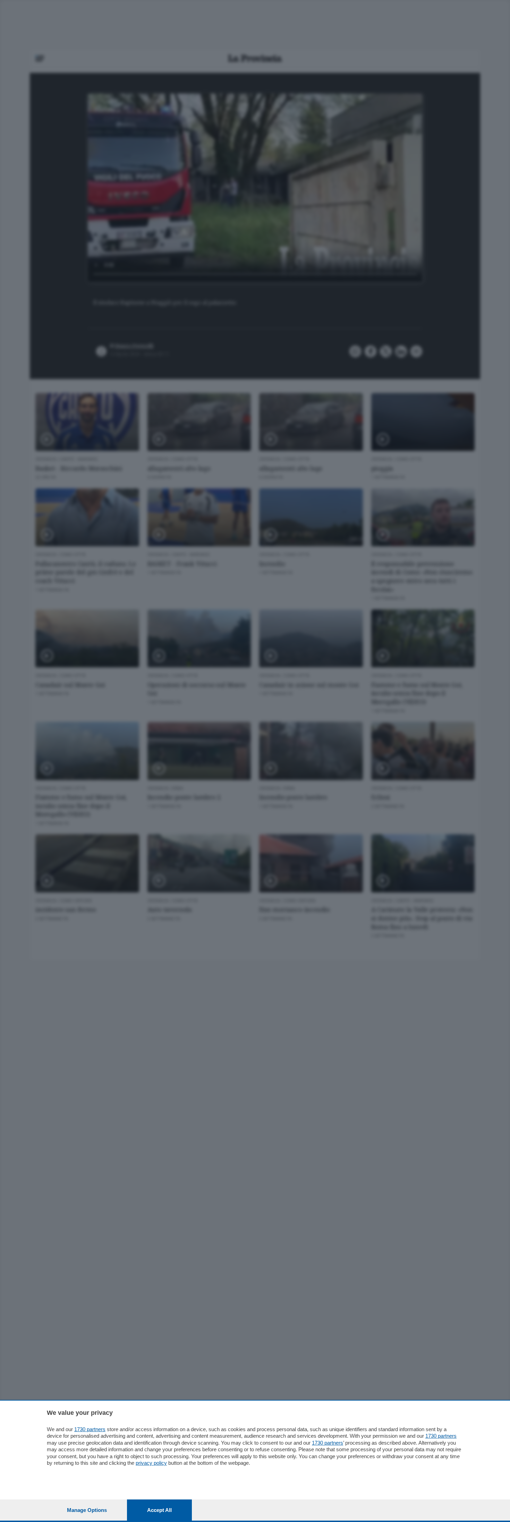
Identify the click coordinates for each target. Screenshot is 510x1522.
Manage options (87, 1510)
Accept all (159, 1510)
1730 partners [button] (89, 1429)
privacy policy (151, 1463)
